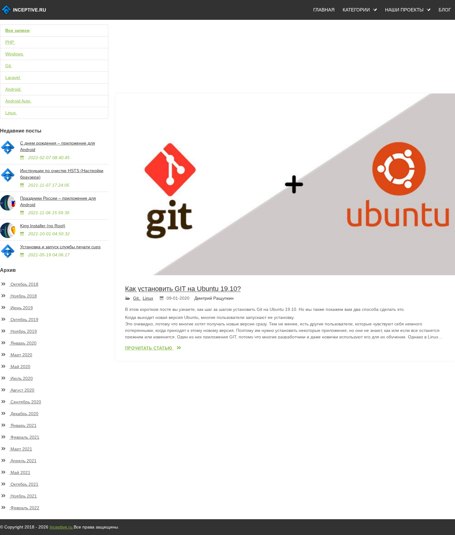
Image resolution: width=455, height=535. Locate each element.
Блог (445, 9)
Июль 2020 (21, 378)
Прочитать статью (149, 348)
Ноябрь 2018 (23, 296)
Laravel (15, 77)
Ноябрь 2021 (23, 496)
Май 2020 (19, 366)
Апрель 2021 (23, 460)
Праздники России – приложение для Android (58, 201)
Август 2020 (21, 390)
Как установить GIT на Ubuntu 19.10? (183, 289)
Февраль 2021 (24, 437)
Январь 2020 (23, 343)
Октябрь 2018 (23, 284)
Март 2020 (20, 354)
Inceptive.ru (62, 526)
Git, (137, 298)
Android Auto (21, 100)
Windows (16, 53)
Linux (13, 112)
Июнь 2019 (21, 307)
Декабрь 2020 (23, 413)
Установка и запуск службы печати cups (60, 246)
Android (15, 89)
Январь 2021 (23, 425)
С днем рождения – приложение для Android (57, 146)
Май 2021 (19, 472)
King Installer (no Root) (42, 225)
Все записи (17, 30)
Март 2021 (20, 448)
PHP (13, 42)
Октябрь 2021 (23, 484)
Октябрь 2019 (23, 319)
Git (10, 65)
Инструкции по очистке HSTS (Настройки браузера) (61, 174)
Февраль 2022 (24, 507)
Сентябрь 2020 (25, 401)
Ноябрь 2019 (23, 331)
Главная (324, 9)
